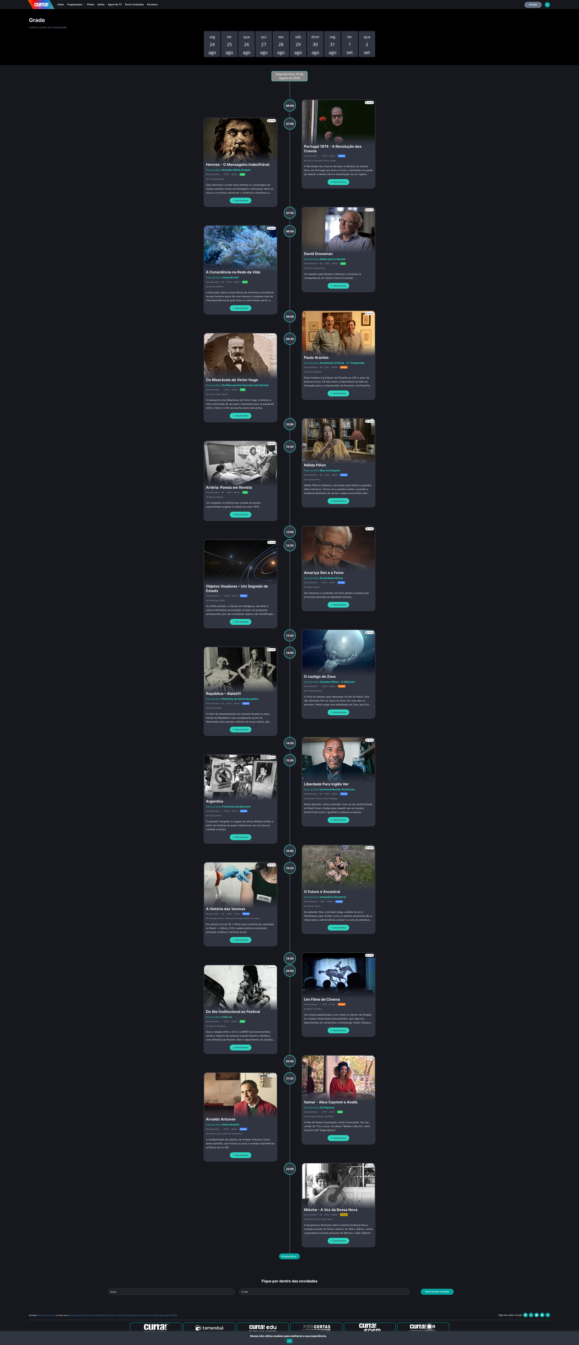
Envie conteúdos (134, 4)
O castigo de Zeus (320, 676)
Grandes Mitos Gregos (236, 169)
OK (289, 1341)
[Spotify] (542, 1315)
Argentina (214, 801)
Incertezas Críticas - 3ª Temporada (342, 362)
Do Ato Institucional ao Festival (233, 1011)
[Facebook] (525, 1315)
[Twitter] (548, 1315)
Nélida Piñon (315, 465)
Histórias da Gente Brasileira (240, 698)
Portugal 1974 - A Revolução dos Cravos (332, 148)
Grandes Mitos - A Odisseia (337, 681)
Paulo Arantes (316, 357)
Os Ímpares (327, 1107)
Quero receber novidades (437, 1291)
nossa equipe (76, 1315)
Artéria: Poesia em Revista (229, 487)
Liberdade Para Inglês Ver (326, 784)
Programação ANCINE (167, 1315)
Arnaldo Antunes (221, 1119)
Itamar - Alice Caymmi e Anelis (331, 1102)
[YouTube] (536, 1315)
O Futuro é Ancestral (322, 891)
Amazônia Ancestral (333, 897)
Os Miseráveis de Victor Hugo (232, 380)
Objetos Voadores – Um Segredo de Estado (237, 588)
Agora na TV (115, 4)
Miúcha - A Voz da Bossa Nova (331, 1210)
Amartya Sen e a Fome (323, 573)
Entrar (533, 4)
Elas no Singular (330, 470)
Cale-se (227, 1016)
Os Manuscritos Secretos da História (245, 385)
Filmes (90, 4)
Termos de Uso (92, 1315)
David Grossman (318, 254)
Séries (101, 4)
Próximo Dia (288, 1256)
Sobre (60, 4)
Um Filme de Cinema (322, 999)
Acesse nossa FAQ (47, 1315)
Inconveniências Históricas (337, 789)
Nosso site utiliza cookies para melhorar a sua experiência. (289, 1336)
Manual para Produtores (144, 1315)
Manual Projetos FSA (110, 1315)
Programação (75, 4)
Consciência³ (230, 277)
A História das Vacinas (225, 909)
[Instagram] (531, 1315)
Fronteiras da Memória (236, 806)
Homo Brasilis (230, 1124)
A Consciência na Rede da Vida (233, 272)
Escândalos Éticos (331, 578)
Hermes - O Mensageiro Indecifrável (237, 164)
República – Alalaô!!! (223, 693)
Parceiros (152, 4)
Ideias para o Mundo (333, 259)
